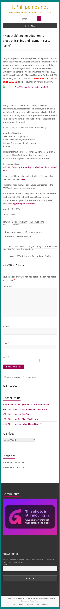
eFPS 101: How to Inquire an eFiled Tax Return (25, 409)
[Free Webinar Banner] (30, 92)
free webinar (21, 221)
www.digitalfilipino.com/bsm (21, 203)
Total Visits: (9, 462)
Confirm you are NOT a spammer (20, 377)
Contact (45, 604)
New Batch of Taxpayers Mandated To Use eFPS (26, 404)
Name (6, 326)
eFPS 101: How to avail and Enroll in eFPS (22, 424)
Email (6, 343)
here (37, 176)
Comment (7, 285)
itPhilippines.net (30, 7)
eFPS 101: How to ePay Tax (16, 414)
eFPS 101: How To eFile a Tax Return (20, 419)
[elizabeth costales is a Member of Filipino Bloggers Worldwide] (30, 500)
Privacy (37, 604)
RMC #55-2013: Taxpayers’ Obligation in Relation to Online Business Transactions (30, 247)
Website (7, 357)
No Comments (25, 236)
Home (14, 604)
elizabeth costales (14, 232)
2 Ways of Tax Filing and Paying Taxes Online (31, 256)
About (21, 604)
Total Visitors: (10, 467)
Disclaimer (29, 604)
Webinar (15, 224)
